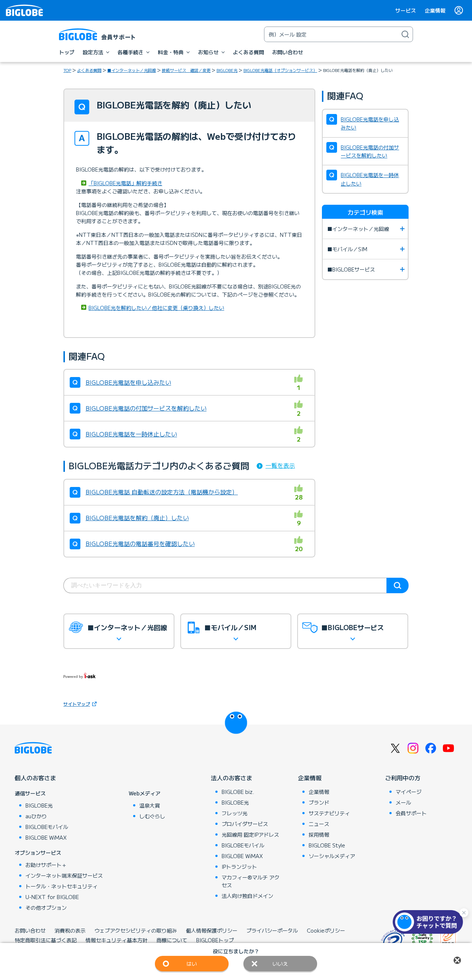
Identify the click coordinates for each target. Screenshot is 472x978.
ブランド (319, 802)
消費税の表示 (70, 930)
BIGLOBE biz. (238, 791)
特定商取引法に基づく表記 (46, 940)
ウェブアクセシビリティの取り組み (135, 930)
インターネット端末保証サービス (64, 875)
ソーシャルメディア (332, 856)
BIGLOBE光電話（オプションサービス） (280, 70)
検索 (397, 585)
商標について (171, 940)
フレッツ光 (234, 813)
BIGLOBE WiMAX (46, 837)
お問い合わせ (30, 930)
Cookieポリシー (326, 930)
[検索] (405, 34)
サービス (405, 10)
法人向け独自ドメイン (247, 895)
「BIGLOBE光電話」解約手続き (125, 183)
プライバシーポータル (272, 930)
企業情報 (435, 10)
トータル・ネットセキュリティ (61, 886)
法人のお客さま (231, 777)
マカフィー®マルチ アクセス (251, 881)
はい (192, 963)
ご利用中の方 (402, 777)
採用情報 (319, 834)
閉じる (457, 960)
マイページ (408, 791)
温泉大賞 (149, 805)
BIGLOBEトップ (215, 940)
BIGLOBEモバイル (46, 826)
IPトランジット (239, 866)
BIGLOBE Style (327, 845)
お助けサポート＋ (46, 864)
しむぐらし (152, 816)
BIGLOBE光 (226, 70)
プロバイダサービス (245, 823)
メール (403, 802)
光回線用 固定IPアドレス (250, 834)
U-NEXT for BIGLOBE (52, 897)
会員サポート (411, 813)
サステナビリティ (329, 813)
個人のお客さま (35, 777)
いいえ (280, 963)
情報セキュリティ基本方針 (117, 940)
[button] (429, 922)
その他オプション (46, 907)
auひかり (36, 816)
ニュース (319, 823)
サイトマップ (76, 704)
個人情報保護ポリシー (211, 930)
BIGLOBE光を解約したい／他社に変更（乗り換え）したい (156, 307)
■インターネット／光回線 (131, 70)
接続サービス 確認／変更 (186, 70)
